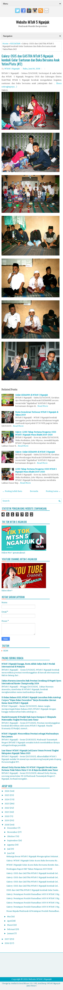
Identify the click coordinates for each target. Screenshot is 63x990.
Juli (8, 849)
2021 (7, 812)
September (12, 840)
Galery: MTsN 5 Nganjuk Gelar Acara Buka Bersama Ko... (32, 860)
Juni (9, 853)
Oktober (11, 836)
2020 (7, 816)
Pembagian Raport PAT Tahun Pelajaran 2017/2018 (29, 869)
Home (5, 43)
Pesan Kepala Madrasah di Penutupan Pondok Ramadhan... (33, 911)
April (9, 921)
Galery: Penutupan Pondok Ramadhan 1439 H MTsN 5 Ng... (33, 894)
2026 (7, 791)
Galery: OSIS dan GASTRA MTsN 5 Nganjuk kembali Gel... (32, 873)
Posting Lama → (53, 491)
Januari (10, 933)
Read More (42, 406)
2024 (7, 799)
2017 (7, 939)
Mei (9, 916)
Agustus (11, 845)
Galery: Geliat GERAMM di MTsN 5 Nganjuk (35, 452)
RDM (5, 651)
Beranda (34, 491)
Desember (12, 828)
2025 (7, 795)
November (12, 832)
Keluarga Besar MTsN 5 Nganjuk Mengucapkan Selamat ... (33, 856)
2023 (7, 803)
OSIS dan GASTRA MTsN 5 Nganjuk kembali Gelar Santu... (33, 890)
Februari (11, 929)
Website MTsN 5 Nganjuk (32, 22)
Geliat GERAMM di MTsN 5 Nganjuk (31, 395)
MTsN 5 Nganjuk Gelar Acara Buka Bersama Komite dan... (33, 865)
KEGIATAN (15, 43)
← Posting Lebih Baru (12, 491)
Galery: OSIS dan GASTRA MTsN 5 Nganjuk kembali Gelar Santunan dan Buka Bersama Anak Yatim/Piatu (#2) (30, 60)
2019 (7, 820)
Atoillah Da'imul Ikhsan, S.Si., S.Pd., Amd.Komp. (28, 983)
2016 (7, 943)
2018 (7, 825)
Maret (10, 925)
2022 (7, 808)
